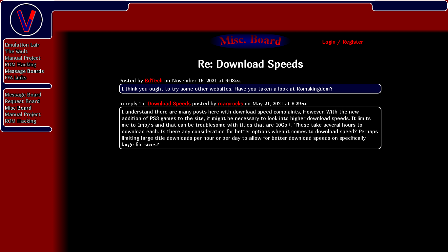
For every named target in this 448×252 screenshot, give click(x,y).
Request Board (22, 101)
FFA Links (16, 77)
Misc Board (18, 108)
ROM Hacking (20, 64)
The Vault (16, 51)
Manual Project (23, 58)
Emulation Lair (22, 45)
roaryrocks (230, 103)
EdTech (154, 80)
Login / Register (342, 41)
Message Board (23, 94)
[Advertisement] (250, 15)
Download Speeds (169, 103)
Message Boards (24, 71)
